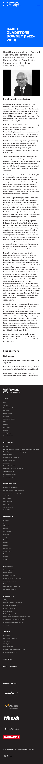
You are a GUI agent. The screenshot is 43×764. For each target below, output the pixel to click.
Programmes (8, 442)
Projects (5, 556)
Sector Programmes (9, 471)
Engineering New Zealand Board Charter (14, 649)
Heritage (5, 543)
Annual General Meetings (10, 652)
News (4, 554)
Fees (4, 402)
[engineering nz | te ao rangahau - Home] (12, 4)
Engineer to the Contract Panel (11, 587)
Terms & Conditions (28, 749)
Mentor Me (6, 504)
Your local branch (8, 408)
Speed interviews (8, 507)
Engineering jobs (8, 611)
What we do (6, 635)
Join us (5, 398)
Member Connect (8, 501)
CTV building (7, 531)
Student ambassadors (9, 474)
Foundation (6, 463)
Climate (5, 529)
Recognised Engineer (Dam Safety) (13, 622)
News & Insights (9, 516)
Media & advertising (10, 666)
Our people (6, 641)
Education (6, 534)
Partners (5, 425)
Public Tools (8, 566)
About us (5, 430)
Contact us (7, 659)
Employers (6, 416)
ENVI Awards (7, 499)
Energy (5, 537)
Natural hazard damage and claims (12, 578)
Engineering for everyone (10, 581)
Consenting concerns (9, 570)
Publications (6, 584)
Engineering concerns (9, 575)
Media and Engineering (9, 589)
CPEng (5, 422)
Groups (5, 405)
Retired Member (7, 413)
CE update (6, 526)
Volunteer (6, 411)
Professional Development (10, 487)
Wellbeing (6, 625)
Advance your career (9, 608)
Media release (7, 551)
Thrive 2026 (6, 510)
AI (4, 523)
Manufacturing (7, 548)
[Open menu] (37, 4)
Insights (5, 545)
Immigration (6, 427)
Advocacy (6, 446)
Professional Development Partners (13, 469)
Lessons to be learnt (9, 466)
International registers (9, 419)
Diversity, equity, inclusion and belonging (14, 452)
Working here (7, 433)
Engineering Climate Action (11, 457)
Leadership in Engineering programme (13, 493)
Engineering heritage (9, 460)
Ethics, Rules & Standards (10, 605)
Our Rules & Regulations (10, 638)
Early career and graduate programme (13, 490)
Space (5, 559)
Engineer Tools (8, 596)
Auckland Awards (8, 496)
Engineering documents (9, 614)
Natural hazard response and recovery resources (16, 617)
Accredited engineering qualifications (13, 619)
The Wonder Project (9, 477)
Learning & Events (9, 484)
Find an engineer (7, 572)
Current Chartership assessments (12, 603)
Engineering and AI (8, 455)
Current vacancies (8, 436)
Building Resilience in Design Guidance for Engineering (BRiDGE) (21, 449)
